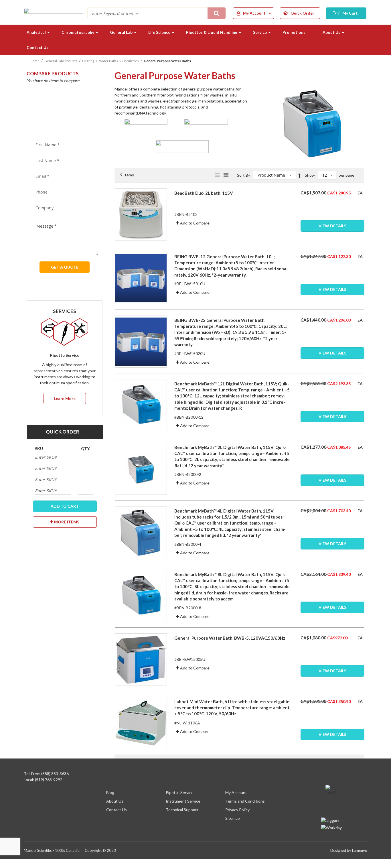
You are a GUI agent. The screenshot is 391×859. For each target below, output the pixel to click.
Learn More (65, 398)
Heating (88, 61)
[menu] (195, 40)
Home (35, 61)
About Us (114, 801)
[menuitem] (35, 32)
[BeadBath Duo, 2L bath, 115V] (332, 214)
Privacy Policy (237, 809)
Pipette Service (179, 792)
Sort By (243, 175)
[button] (193, 222)
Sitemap (232, 818)
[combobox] (156, 13)
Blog (110, 792)
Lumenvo (359, 850)
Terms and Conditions (245, 801)
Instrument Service (183, 801)
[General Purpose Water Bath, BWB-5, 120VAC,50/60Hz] (332, 659)
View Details (332, 225)
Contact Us (116, 809)
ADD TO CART (65, 506)
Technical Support (182, 809)
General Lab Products (60, 61)
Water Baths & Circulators (119, 61)
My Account (236, 792)
